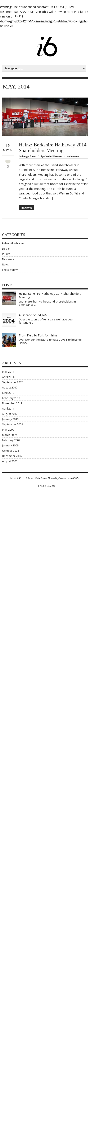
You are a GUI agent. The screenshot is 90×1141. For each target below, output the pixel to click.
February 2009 (11, 440)
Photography (10, 270)
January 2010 (10, 419)
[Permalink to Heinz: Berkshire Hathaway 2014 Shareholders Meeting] (9, 298)
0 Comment (73, 156)
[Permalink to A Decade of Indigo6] (9, 320)
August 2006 (9, 461)
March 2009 (9, 435)
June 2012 (8, 393)
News (33, 156)
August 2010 (9, 414)
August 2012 (9, 387)
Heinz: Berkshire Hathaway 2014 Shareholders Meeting (52, 147)
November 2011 (12, 403)
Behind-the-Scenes (13, 243)
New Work (8, 259)
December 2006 (12, 456)
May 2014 (8, 372)
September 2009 (12, 424)
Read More (26, 207)
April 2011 (8, 408)
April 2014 (8, 377)
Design (25, 156)
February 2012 (11, 398)
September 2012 (12, 382)
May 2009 (8, 429)
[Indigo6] (47, 39)
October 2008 (10, 451)
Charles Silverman (53, 156)
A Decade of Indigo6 (33, 315)
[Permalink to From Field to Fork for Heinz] (9, 340)
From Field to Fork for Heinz (38, 335)
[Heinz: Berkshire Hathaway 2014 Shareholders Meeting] (45, 116)
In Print (6, 254)
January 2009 (10, 445)
